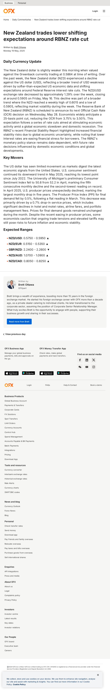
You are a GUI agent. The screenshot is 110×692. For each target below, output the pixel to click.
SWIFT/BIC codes (12, 492)
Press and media (12, 576)
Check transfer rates (14, 526)
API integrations (11, 571)
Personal (22, 3)
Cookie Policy (19, 684)
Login (95, 11)
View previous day (15, 334)
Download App (11, 459)
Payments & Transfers (14, 405)
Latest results (10, 618)
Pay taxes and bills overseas (17, 548)
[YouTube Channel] (86, 367)
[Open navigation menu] (104, 11)
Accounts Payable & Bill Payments (19, 441)
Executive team (11, 646)
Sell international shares (15, 557)
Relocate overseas (13, 544)
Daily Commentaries (21, 19)
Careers (8, 650)
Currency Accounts (13, 428)
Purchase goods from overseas (19, 553)
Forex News (10, 511)
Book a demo (96, 385)
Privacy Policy (11, 600)
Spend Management (13, 437)
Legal (7, 591)
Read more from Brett (19, 321)
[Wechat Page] (79, 367)
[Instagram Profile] (93, 367)
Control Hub (10, 432)
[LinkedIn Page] (86, 360)
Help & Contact (70, 385)
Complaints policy (12, 595)
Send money (10, 530)
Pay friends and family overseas (19, 539)
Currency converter (13, 470)
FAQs (47, 385)
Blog (6, 515)
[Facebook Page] (79, 360)
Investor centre (11, 614)
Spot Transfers (11, 419)
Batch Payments (12, 446)
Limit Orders (10, 423)
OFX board (9, 642)
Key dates (9, 623)
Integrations (10, 450)
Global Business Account (16, 401)
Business (9, 3)
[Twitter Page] (93, 360)
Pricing (8, 455)
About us (9, 586)
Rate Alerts (9, 483)
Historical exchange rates (16, 479)
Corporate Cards (12, 410)
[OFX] (8, 11)
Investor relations (12, 627)
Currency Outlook (12, 506)
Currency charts (12, 488)
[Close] (98, 675)
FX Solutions (10, 414)
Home (6, 19)
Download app (11, 535)
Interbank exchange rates (16, 474)
